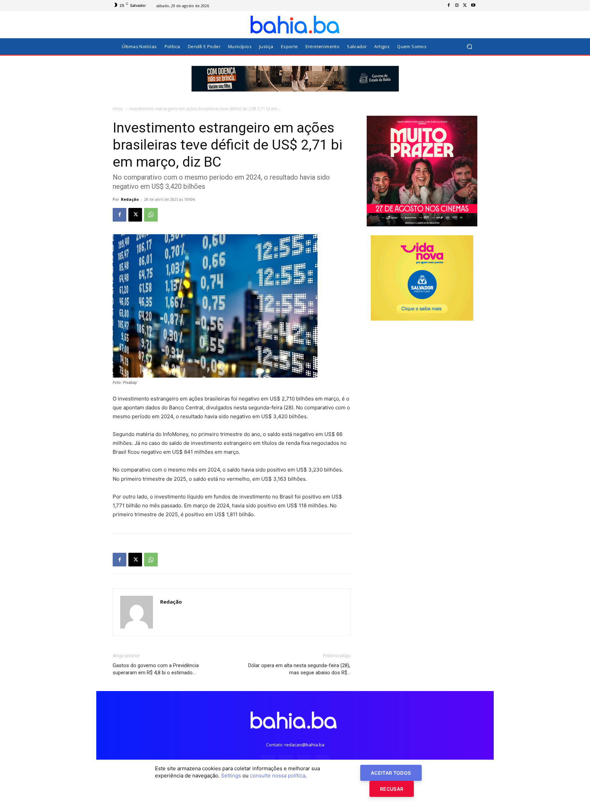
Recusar (391, 789)
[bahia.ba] (295, 24)
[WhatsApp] (151, 215)
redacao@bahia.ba (304, 745)
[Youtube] (473, 5)
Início (118, 109)
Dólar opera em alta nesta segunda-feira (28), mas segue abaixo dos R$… (299, 669)
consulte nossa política (277, 775)
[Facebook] (449, 5)
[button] (469, 47)
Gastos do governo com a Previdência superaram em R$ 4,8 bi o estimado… (156, 669)
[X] (465, 5)
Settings (231, 775)
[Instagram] (457, 5)
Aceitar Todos (391, 773)
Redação (130, 199)
